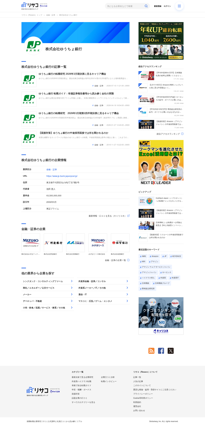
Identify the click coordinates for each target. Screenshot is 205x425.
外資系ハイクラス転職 (81, 381)
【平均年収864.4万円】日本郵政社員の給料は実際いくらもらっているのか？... (169, 74)
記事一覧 (137, 377)
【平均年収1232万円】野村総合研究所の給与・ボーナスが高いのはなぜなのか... (165, 110)
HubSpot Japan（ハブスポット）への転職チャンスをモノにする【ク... (169, 199)
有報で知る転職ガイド (81, 385)
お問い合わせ (139, 410)
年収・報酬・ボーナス (81, 389)
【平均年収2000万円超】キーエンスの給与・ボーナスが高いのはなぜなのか (169, 98)
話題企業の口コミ (79, 397)
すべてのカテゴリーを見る (83, 402)
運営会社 (137, 406)
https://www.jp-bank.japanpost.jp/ (62, 175)
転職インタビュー (109, 381)
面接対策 (76, 393)
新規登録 (157, 6)
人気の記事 (138, 381)
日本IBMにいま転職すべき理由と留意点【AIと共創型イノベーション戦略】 (169, 224)
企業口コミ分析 (108, 377)
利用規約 (137, 402)
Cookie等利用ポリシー (143, 397)
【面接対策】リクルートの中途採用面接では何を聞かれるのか (166, 236)
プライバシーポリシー (143, 393)
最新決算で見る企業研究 (82, 377)
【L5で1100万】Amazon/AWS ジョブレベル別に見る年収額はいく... (166, 86)
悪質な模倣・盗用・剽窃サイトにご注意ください (154, 389)
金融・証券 (50, 15)
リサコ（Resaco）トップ (31, 15)
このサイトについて (142, 385)
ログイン (167, 6)
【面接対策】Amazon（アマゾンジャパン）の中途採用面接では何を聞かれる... (169, 123)
